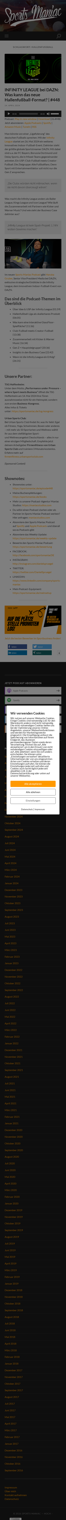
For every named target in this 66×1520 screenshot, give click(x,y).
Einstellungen (33, 800)
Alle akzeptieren (33, 783)
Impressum (40, 809)
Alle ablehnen (33, 792)
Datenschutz (27, 809)
